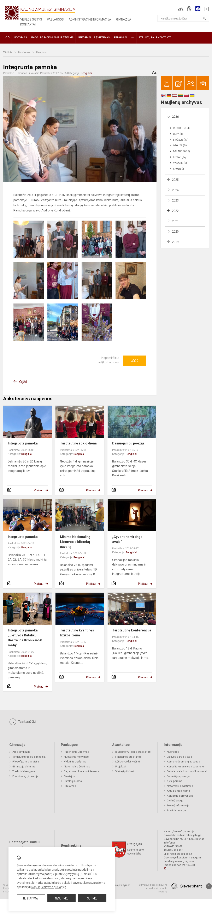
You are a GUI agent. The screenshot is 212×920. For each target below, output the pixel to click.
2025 (175, 179)
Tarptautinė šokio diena (78, 443)
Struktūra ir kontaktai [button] (155, 37)
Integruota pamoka (23, 443)
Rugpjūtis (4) (181, 128)
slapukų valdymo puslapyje (48, 887)
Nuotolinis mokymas (76, 756)
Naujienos (24, 52)
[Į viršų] (209, 886)
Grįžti (23, 382)
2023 (175, 200)
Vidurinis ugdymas (75, 761)
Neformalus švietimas (77, 766)
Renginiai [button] (120, 37)
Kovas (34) (179, 157)
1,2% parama (174, 781)
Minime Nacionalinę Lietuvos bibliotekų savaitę (75, 542)
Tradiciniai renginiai (23, 771)
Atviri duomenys (176, 810)
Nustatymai (31, 898)
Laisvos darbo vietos (179, 756)
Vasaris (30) (180, 162)
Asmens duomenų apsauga (183, 761)
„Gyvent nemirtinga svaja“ (127, 539)
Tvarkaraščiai (26, 721)
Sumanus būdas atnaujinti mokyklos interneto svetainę (153, 888)
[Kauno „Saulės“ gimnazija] (11, 13)
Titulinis (8, 52)
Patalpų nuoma (73, 781)
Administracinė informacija (90, 19)
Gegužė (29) (180, 145)
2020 (175, 231)
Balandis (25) (181, 151)
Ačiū (134, 361)
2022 (175, 210)
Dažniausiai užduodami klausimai (187, 771)
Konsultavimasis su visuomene (185, 766)
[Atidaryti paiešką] (204, 18)
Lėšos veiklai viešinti (127, 761)
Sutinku (92, 898)
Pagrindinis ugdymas (76, 751)
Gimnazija (123, 19)
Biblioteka (70, 786)
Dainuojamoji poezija (128, 443)
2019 (175, 242)
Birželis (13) (180, 139)
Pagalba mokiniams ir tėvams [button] (52, 37)
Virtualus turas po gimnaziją (29, 756)
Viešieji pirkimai (124, 771)
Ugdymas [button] (20, 37)
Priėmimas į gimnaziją (25, 776)
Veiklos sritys (31, 19)
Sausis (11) (180, 168)
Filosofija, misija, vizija (25, 761)
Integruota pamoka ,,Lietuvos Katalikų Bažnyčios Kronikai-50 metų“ (25, 637)
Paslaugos (55, 19)
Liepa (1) (178, 133)
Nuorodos (173, 751)
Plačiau (38, 490)
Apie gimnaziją (21, 751)
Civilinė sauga (175, 800)
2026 (175, 116)
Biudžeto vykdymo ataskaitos (133, 751)
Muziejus (69, 776)
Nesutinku (61, 898)
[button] (180, 8)
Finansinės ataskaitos (128, 756)
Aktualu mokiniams (178, 790)
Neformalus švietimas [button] (94, 37)
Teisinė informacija (178, 805)
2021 (175, 221)
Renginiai (41, 52)
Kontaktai (28, 24)
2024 (175, 190)
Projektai (120, 766)
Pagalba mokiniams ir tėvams (81, 771)
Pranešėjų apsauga (178, 776)
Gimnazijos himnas (23, 766)
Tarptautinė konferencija (131, 630)
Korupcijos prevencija (180, 795)
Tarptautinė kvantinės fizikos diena (77, 632)
